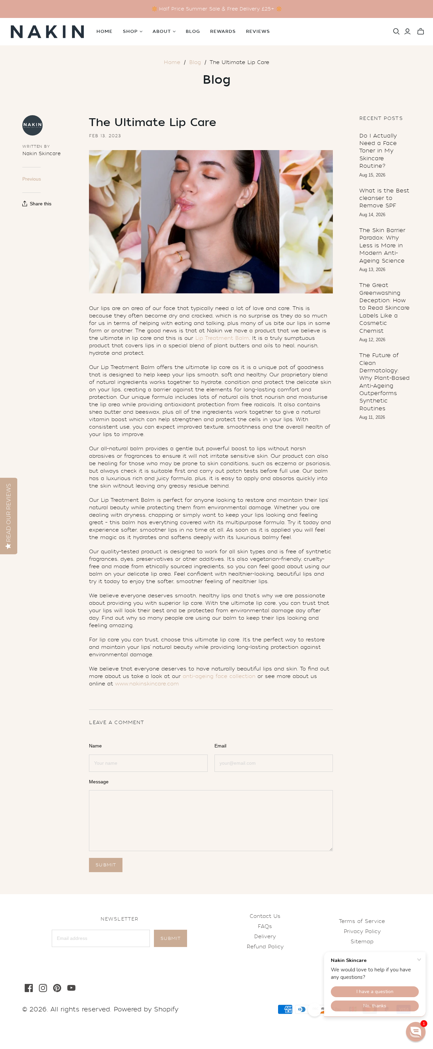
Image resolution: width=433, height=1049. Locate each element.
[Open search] (396, 31)
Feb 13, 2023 (105, 136)
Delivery (265, 936)
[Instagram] (43, 988)
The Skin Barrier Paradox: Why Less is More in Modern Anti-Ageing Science (382, 245)
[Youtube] (71, 988)
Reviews (258, 31)
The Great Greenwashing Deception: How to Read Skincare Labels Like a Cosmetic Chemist (384, 308)
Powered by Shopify (146, 1009)
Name (95, 745)
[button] (416, 1032)
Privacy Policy (362, 931)
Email (220, 745)
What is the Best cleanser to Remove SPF (384, 198)
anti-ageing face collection (219, 676)
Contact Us (265, 916)
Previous (31, 179)
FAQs (265, 926)
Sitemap (361, 941)
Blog (193, 31)
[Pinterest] (57, 988)
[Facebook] (29, 988)
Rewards (223, 31)
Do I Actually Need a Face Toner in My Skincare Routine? (378, 151)
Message (99, 781)
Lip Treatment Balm (222, 338)
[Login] (407, 31)
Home (104, 31)
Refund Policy (265, 946)
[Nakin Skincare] (47, 32)
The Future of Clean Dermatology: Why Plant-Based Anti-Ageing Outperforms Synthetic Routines (384, 382)
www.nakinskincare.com (147, 683)
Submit (170, 938)
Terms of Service (362, 921)
